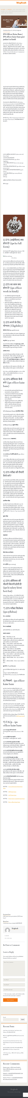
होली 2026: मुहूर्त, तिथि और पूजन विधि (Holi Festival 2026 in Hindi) (13, 1036)
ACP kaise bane (12, 795)
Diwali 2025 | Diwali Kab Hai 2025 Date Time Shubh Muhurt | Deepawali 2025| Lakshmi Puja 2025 (12, 1042)
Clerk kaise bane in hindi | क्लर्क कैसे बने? (12, 923)
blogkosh (18, 30)
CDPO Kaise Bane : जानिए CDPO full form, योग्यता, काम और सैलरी (13, 1053)
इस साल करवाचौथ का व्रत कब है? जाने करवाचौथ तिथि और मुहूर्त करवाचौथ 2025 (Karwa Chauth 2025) (13, 1048)
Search (4, 1017)
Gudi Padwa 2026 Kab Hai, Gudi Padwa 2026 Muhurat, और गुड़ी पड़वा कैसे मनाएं (12, 1031)
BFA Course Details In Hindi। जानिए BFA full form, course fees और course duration (12, 1069)
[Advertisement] (14, 70)
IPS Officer (8, 938)
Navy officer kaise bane (14, 802)
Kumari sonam (6, 1067)
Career (9, 9)
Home (3, 9)
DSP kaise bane (20, 716)
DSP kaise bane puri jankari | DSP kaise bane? (13, 917)
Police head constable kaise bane (16, 798)
